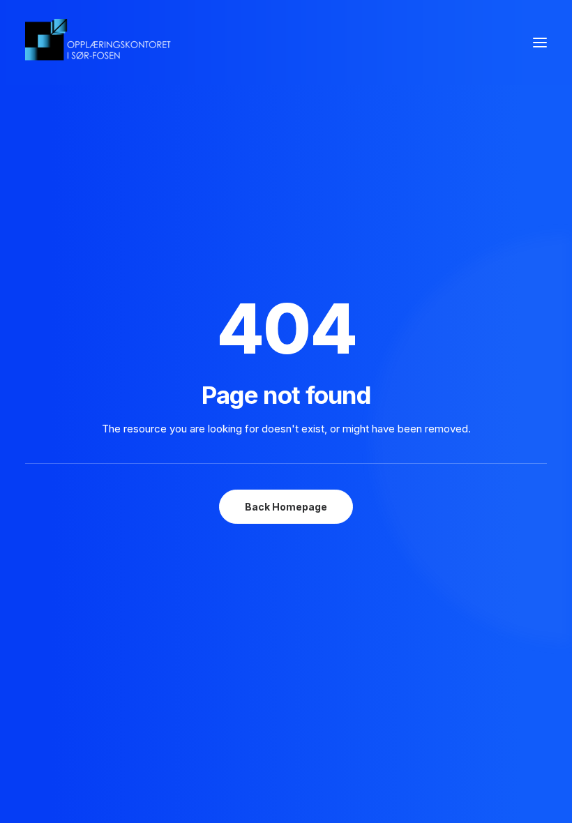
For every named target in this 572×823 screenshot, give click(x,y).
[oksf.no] (102, 42)
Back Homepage (286, 507)
